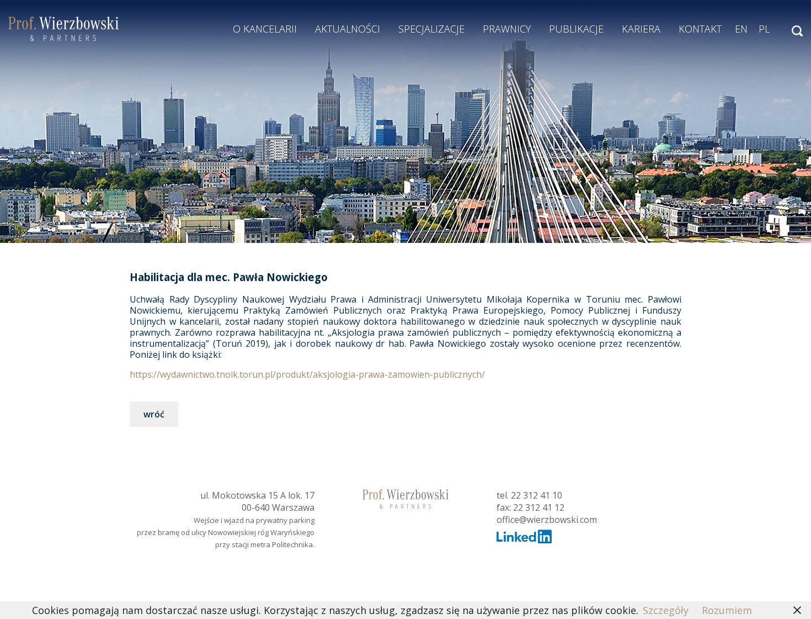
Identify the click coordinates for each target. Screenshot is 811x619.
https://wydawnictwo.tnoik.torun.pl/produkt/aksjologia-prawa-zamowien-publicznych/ (307, 374)
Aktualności (347, 28)
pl (764, 28)
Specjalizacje (431, 28)
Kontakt (700, 28)
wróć (153, 414)
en (741, 28)
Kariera (641, 28)
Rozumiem (727, 610)
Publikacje (576, 28)
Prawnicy (507, 28)
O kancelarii (265, 28)
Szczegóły (666, 610)
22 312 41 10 (536, 495)
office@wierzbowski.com (547, 520)
